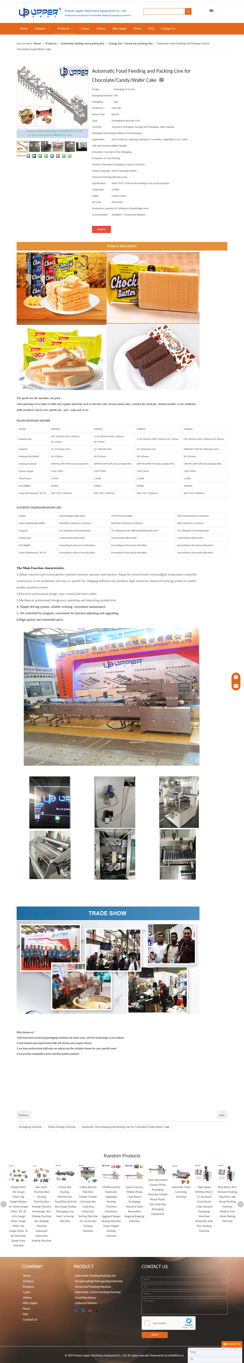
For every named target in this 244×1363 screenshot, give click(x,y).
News (26, 1309)
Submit (154, 1334)
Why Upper (30, 1303)
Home (27, 1276)
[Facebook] (76, 1311)
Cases (26, 1292)
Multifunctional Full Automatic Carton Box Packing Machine (227, 1177)
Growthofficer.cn (174, 1355)
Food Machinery (85, 1298)
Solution (28, 1281)
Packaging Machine (30, 1127)
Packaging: (97, 102)
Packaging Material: (102, 95)
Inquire (101, 229)
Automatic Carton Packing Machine (98, 1292)
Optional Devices (86, 1303)
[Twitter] (97, 1311)
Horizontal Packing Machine (93, 1287)
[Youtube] (90, 1311)
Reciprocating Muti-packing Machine (99, 1281)
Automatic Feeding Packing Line (95, 1276)
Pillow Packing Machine (62, 1127)
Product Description (122, 246)
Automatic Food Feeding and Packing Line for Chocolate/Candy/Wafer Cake (125, 1127)
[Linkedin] (83, 1311)
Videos (27, 1298)
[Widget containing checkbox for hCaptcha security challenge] (169, 1323)
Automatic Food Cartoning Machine (157, 1192)
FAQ (25, 1314)
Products (28, 1287)
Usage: (95, 89)
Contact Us (30, 1319)
